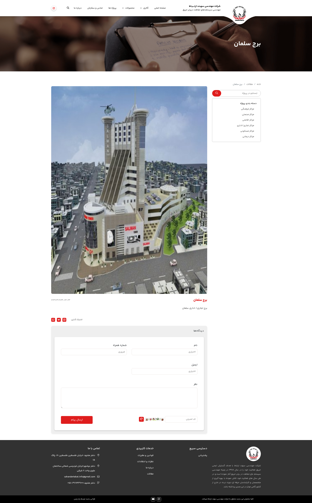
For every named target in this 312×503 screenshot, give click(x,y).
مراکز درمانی (248, 136)
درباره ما (78, 8)
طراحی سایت (90, 499)
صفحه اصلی (160, 8)
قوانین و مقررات (146, 455)
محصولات (130, 8)
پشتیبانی (202, 455)
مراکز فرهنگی (247, 109)
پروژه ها (112, 8)
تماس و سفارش (95, 8)
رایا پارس (77, 499)
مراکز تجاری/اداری (245, 125)
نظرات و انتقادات (145, 461)
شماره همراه (120, 345)
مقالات (249, 84)
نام (195, 345)
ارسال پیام (77, 420)
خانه (259, 84)
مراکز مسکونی (247, 131)
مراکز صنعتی (248, 114)
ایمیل (194, 365)
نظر (195, 384)
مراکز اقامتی (248, 120)
